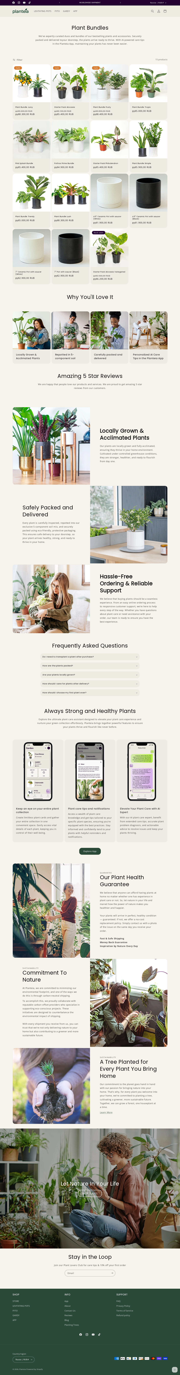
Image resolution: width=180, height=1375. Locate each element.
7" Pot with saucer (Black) (66, 272)
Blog (67, 1320)
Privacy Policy (123, 1305)
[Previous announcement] (59, 2)
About (68, 1305)
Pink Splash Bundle (24, 163)
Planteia (22, 1369)
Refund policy (123, 1315)
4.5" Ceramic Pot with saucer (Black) (146, 217)
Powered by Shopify (34, 1369)
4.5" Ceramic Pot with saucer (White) (107, 217)
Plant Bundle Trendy (25, 216)
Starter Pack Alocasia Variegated (109, 272)
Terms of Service (124, 1310)
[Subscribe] (112, 1273)
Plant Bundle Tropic (141, 107)
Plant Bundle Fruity (102, 107)
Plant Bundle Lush (62, 216)
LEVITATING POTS (21, 1305)
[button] (152, 11)
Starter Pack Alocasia (64, 107)
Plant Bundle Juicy (24, 107)
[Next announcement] (120, 2)
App (66, 1301)
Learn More (106, 1112)
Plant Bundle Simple (141, 163)
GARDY (16, 1315)
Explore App (90, 851)
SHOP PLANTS (90, 1193)
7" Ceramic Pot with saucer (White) (28, 273)
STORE (16, 1301)
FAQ (118, 1301)
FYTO (15, 1310)
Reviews (68, 1315)
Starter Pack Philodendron (105, 163)
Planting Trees (72, 1324)
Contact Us (70, 1310)
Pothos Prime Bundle (64, 163)
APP (15, 1320)
